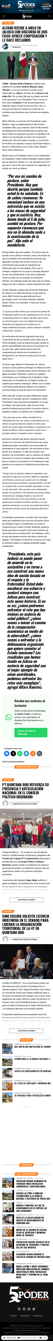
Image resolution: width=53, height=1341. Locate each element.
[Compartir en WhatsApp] (20, 753)
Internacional (25, 1316)
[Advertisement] (26, 1134)
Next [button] (50, 6)
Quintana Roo (37, 1316)
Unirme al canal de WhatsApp (26, 732)
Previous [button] (3, 6)
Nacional (14, 1316)
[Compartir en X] (13, 753)
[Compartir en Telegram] (26, 753)
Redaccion (17, 47)
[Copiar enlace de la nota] (39, 753)
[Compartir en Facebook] (6, 753)
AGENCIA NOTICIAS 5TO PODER (25, 804)
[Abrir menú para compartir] (33, 753)
